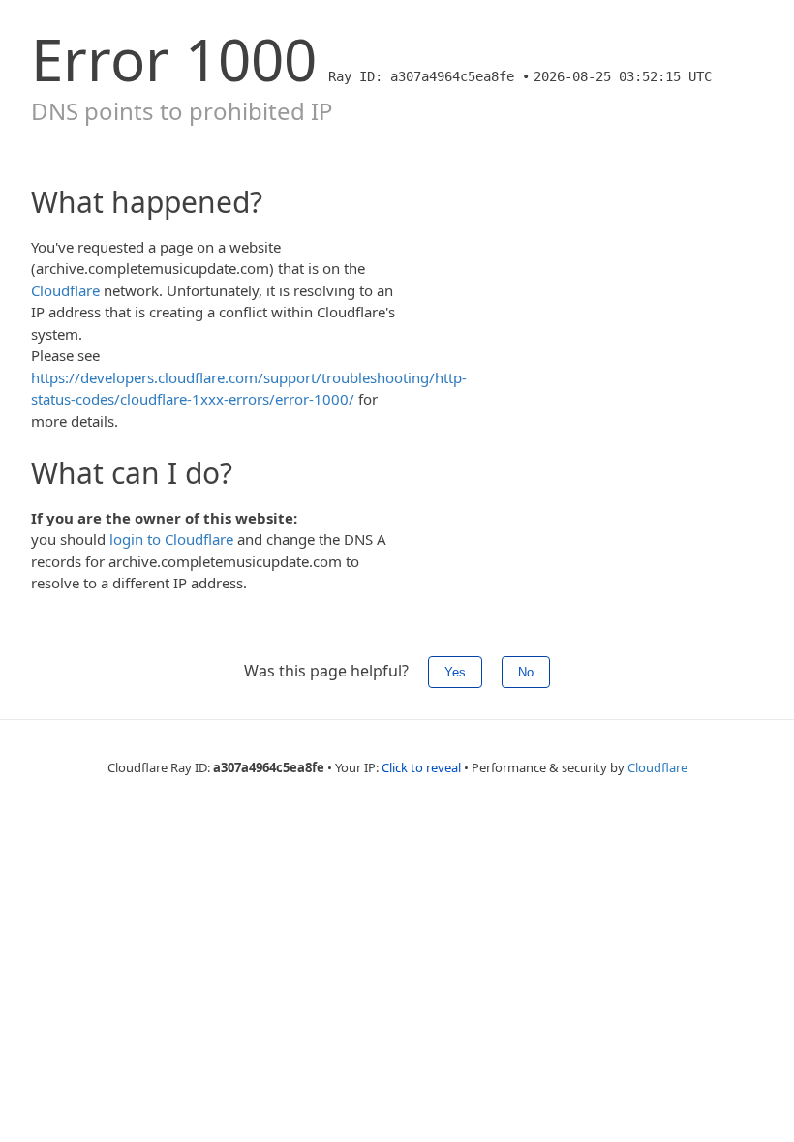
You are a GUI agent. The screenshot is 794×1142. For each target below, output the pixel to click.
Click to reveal (421, 767)
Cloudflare (65, 290)
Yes (455, 672)
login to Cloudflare (171, 539)
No (526, 672)
